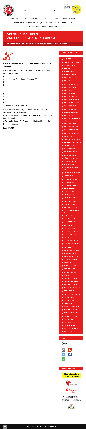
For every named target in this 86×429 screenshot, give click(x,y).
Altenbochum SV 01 (70, 65)
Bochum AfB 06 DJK (70, 78)
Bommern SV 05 (69, 136)
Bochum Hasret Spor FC (72, 93)
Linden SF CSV (68, 237)
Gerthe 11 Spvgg (70, 149)
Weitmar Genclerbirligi (72, 288)
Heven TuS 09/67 (69, 191)
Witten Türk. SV (69, 332)
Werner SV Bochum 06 (71, 306)
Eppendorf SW (69, 146)
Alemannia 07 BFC (70, 59)
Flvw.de (40, 427)
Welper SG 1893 (69, 300)
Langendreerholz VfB (71, 228)
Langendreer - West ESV (72, 231)
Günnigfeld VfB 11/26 (71, 158)
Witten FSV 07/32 (70, 322)
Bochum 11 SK (68, 115)
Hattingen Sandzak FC (72, 185)
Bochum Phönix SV (70, 106)
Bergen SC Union (69, 71)
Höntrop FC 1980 (70, 198)
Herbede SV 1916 (69, 188)
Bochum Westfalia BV (71, 130)
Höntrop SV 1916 (70, 201)
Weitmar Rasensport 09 (72, 294)
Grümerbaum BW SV (70, 152)
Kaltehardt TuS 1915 (71, 207)
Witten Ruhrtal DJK (71, 328)
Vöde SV (66, 275)
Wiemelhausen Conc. (71, 313)
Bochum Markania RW (71, 103)
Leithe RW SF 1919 (70, 234)
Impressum (31, 427)
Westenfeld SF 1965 (71, 310)
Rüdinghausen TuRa (71, 256)
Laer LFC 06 (68, 215)
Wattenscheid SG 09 (71, 285)
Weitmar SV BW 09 (70, 297)
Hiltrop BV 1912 (69, 195)
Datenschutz (50, 427)
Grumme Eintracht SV (71, 155)
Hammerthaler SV (70, 161)
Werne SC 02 (68, 303)
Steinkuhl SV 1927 (70, 266)
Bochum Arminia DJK (71, 84)
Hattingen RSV (69, 182)
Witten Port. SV (69, 325)
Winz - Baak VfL (69, 319)
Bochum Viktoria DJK (71, 127)
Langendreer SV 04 (70, 222)
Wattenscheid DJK (70, 278)
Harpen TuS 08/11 (70, 164)
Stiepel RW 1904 (69, 269)
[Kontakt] (5, 427)
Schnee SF (67, 263)
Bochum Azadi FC (70, 87)
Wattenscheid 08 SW (71, 281)
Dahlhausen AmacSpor (72, 139)
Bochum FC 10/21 (70, 90)
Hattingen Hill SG (70, 176)
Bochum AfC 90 (69, 81)
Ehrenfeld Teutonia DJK (72, 142)
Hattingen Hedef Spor (72, 173)
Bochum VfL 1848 (70, 124)
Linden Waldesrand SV (72, 244)
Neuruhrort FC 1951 (71, 247)
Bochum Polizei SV (70, 109)
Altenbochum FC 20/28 (72, 62)
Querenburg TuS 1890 (71, 250)
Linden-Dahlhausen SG (72, 241)
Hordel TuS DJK (69, 204)
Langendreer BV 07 (70, 219)
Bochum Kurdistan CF (71, 100)
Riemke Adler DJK (70, 253)
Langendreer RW (70, 225)
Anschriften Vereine (70, 53)
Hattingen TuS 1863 (71, 179)
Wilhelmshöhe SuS (70, 316)
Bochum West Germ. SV (72, 133)
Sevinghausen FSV (70, 259)
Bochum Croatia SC (71, 112)
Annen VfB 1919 (69, 68)
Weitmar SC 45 (69, 291)
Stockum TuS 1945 (70, 272)
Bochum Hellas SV (70, 96)
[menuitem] (15, 19)
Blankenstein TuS (70, 74)
